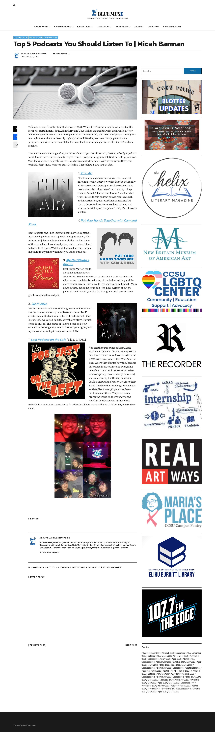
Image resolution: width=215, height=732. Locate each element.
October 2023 (179, 661)
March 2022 (187, 664)
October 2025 (154, 656)
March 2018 (174, 682)
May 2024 (165, 659)
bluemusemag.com (50, 552)
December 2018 (181, 679)
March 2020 (188, 673)
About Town (41, 26)
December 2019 (148, 676)
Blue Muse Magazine (35, 53)
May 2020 (166, 673)
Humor (138, 26)
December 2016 (169, 688)
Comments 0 (62, 53)
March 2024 (188, 659)
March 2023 (153, 664)
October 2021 (178, 667)
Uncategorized (50, 37)
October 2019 (178, 676)
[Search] (14, 5)
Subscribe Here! (172, 26)
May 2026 (146, 653)
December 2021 (148, 667)
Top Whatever (35, 37)
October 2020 (154, 673)
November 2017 (149, 685)
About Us (154, 26)
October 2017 (163, 685)
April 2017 (185, 685)
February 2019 (166, 679)
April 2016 (162, 691)
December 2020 (182, 670)
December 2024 (181, 656)
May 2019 (190, 676)
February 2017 (154, 688)
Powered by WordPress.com (24, 725)
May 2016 (152, 691)
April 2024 (176, 659)
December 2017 (187, 682)
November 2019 (164, 676)
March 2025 (167, 656)
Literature (103, 26)
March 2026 (168, 653)
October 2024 (154, 659)
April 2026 (156, 653)
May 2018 (152, 682)
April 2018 (162, 682)
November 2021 (164, 667)
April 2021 (156, 670)
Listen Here (83, 26)
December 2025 (183, 653)
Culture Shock (62, 26)
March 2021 (168, 670)
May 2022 (164, 664)
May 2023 (191, 661)
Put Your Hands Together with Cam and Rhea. (82, 222)
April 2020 (177, 673)
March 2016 (174, 691)
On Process (122, 26)
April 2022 (175, 664)
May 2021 (146, 670)
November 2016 (184, 688)
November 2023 (164, 661)
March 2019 (153, 679)
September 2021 (193, 667)
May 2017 (175, 685)
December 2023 (148, 661)
